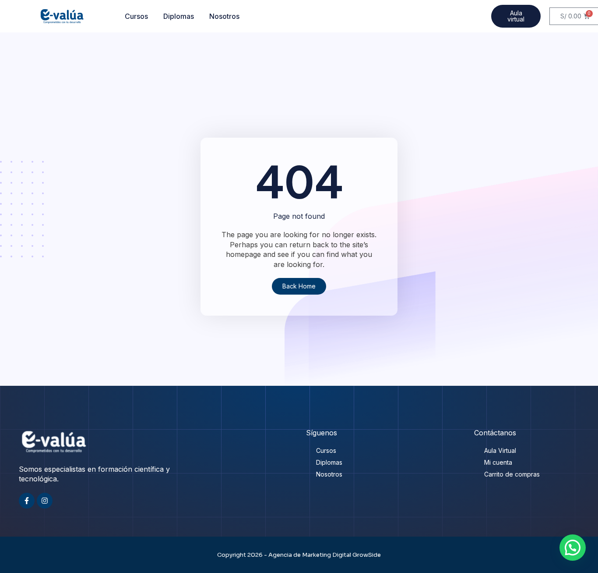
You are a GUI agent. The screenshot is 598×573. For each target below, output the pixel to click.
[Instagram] (45, 501)
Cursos (136, 16)
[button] (572, 547)
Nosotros (224, 16)
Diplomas (178, 16)
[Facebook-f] (27, 501)
